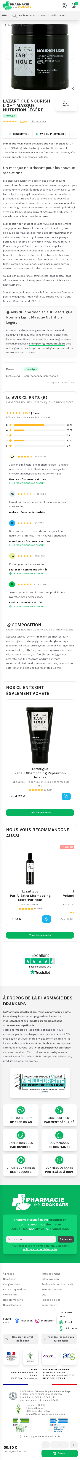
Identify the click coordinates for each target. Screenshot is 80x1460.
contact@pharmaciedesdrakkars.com (45, 1414)
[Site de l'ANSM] (49, 1357)
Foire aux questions (14, 1289)
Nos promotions (13, 1299)
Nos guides (9, 1279)
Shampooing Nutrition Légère (47, 343)
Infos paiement (50, 1273)
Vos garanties (11, 1284)
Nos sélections (12, 1305)
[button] (73, 88)
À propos (8, 1273)
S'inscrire (66, 1239)
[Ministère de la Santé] (11, 1357)
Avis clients (10, 1294)
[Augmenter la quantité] (74, 1444)
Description (21, 134)
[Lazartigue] (66, 105)
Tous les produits (40, 812)
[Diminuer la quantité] (45, 1444)
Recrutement (49, 1305)
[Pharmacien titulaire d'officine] (21, 1425)
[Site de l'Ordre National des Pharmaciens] (30, 1357)
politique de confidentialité (40, 1249)
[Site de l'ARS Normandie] (69, 1357)
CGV (43, 1294)
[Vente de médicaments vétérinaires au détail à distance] (58, 1425)
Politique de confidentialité (57, 1284)
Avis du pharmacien (53, 134)
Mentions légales (51, 1289)
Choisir (62, 1453)
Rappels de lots (50, 1299)
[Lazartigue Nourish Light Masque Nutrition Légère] (40, 57)
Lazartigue (9, 115)
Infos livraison (50, 1279)
